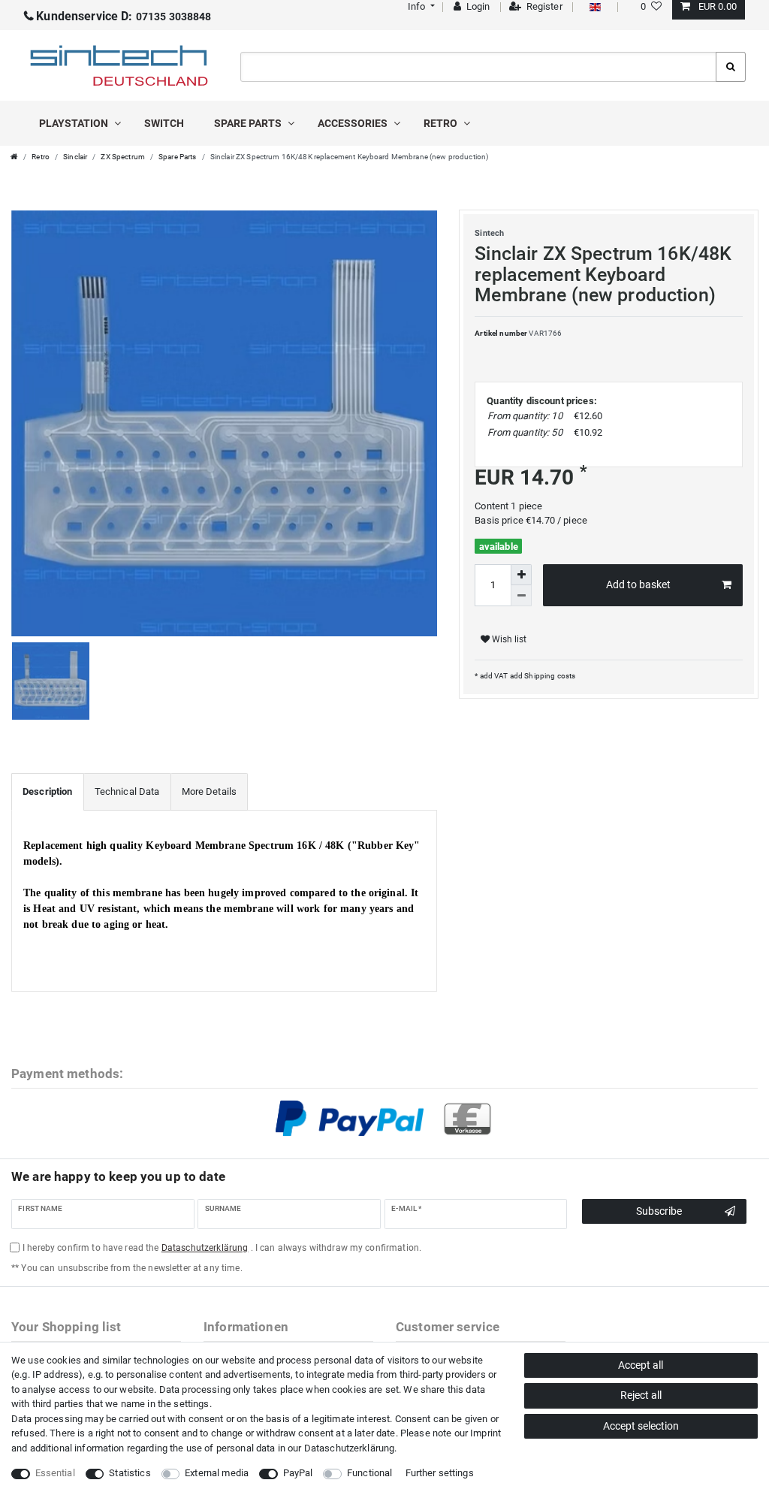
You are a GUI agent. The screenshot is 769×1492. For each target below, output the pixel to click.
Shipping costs (549, 676)
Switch (164, 123)
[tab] (47, 792)
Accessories (354, 123)
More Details (209, 791)
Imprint (485, 1433)
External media (217, 1472)
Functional (369, 1472)
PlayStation (74, 123)
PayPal (298, 1472)
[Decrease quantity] (521, 595)
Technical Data (127, 791)
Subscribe (659, 1211)
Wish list (508, 639)
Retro (442, 123)
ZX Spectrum (123, 157)
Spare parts (249, 123)
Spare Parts (177, 157)
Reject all (641, 1395)
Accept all (640, 1365)
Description (48, 791)
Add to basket (638, 584)
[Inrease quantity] (521, 574)
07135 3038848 (123, 17)
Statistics (129, 1472)
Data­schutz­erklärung (349, 1448)
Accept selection (641, 1426)
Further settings (440, 1472)
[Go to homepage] (14, 157)
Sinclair (75, 157)
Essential (55, 1472)
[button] (419, 6)
